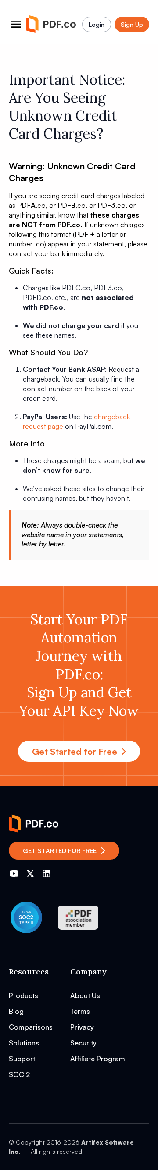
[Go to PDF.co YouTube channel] (14, 873)
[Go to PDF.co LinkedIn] (46, 873)
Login (96, 24)
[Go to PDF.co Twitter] (30, 873)
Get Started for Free (74, 751)
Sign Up (132, 24)
